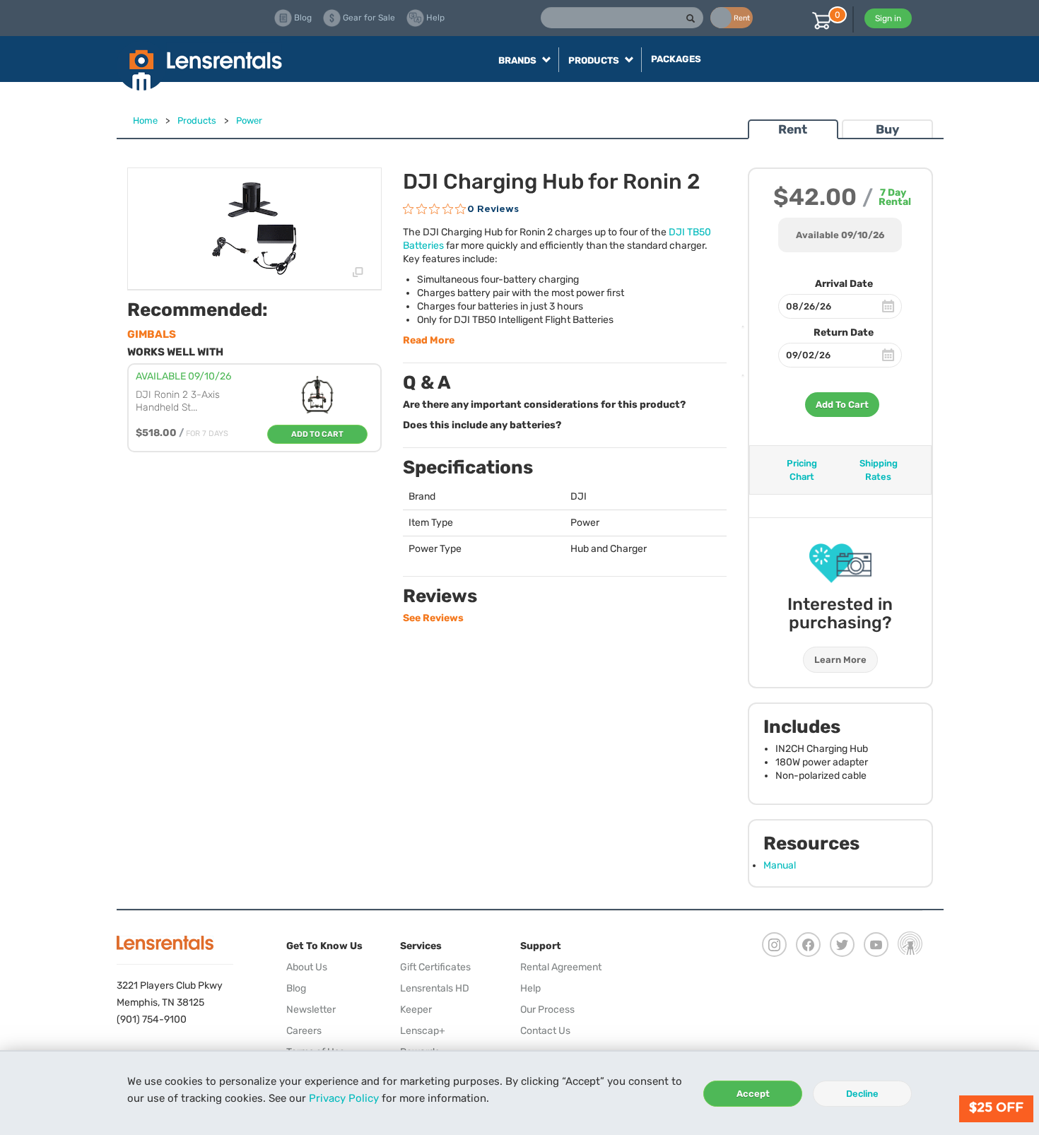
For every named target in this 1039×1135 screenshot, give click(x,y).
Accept (753, 1093)
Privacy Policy (344, 1098)
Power (249, 120)
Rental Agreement (560, 967)
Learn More (840, 659)
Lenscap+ (422, 1031)
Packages (676, 59)
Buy (887, 129)
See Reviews (433, 618)
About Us (306, 967)
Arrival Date (844, 284)
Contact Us (545, 1031)
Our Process (547, 1010)
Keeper (416, 1010)
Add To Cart (842, 404)
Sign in (888, 18)
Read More (428, 340)
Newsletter (311, 1010)
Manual (779, 865)
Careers (304, 1031)
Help (530, 988)
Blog (296, 988)
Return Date (844, 333)
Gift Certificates (435, 967)
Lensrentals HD (434, 988)
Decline (862, 1093)
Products (196, 120)
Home (145, 120)
